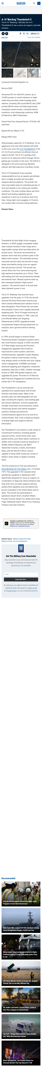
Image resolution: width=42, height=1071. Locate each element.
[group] (21, 54)
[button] (7, 73)
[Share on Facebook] (20, 33)
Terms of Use (32, 588)
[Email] (27, 33)
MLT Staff (5, 37)
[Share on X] (23, 33)
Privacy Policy (12, 591)
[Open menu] (3, 3)
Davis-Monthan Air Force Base (14, 469)
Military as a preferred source (20, 526)
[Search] (34, 3)
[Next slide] (37, 64)
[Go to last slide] (32, 64)
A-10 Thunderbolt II (27, 149)
